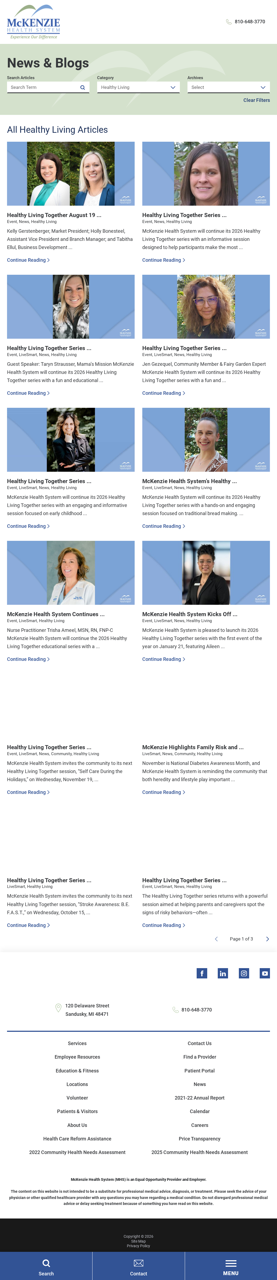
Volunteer (77, 1098)
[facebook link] (202, 973)
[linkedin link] (223, 973)
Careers (199, 1125)
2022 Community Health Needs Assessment (77, 1152)
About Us (77, 1125)
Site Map (138, 1241)
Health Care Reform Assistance (77, 1139)
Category (105, 78)
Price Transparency (199, 1139)
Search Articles (21, 78)
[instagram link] (244, 973)
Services (77, 1043)
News (200, 1084)
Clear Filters (256, 100)
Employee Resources (77, 1057)
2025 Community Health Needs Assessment (199, 1152)
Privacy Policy (138, 1246)
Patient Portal (199, 1071)
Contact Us (200, 1043)
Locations (77, 1084)
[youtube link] (265, 973)
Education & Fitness (77, 1071)
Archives (195, 78)
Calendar (200, 1111)
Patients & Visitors (77, 1111)
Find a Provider (199, 1057)
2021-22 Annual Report (200, 1098)
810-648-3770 (250, 21)
